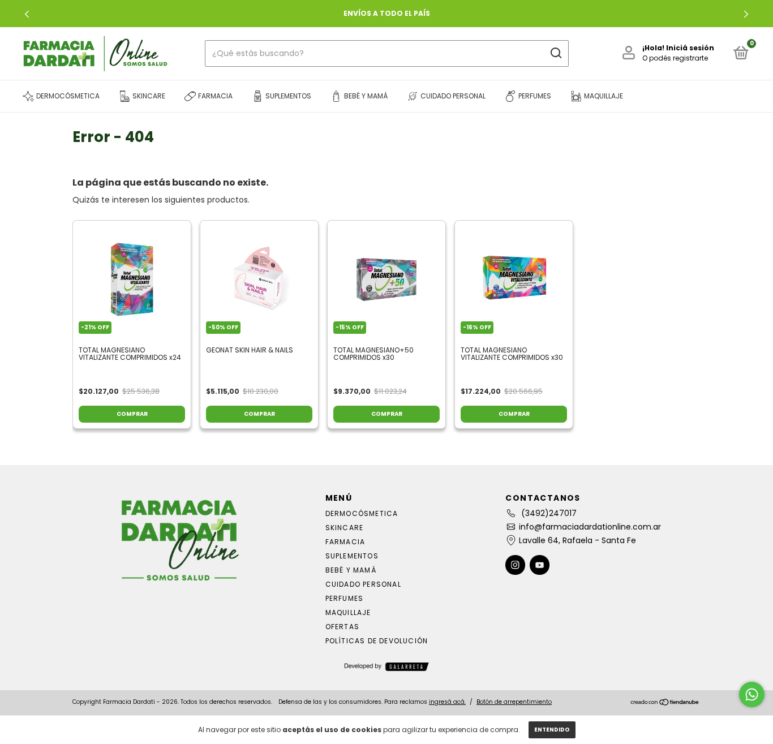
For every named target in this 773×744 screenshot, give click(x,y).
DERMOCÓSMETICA (361, 513)
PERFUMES (344, 598)
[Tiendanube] (665, 703)
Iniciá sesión (690, 48)
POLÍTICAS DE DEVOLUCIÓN (376, 641)
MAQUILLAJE (348, 612)
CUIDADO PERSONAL (363, 584)
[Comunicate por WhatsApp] (752, 694)
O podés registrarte (675, 58)
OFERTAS (342, 626)
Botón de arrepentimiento (514, 702)
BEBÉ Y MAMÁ (350, 570)
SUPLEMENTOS (352, 556)
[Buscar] (555, 53)
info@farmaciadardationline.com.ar (590, 526)
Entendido (552, 729)
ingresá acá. (447, 702)
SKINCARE (344, 527)
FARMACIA (345, 542)
